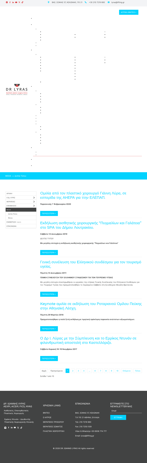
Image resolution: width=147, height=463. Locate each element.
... (89, 371)
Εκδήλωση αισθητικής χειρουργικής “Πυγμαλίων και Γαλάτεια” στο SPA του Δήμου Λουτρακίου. (90, 225)
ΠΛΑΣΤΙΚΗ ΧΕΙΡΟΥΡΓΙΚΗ (53, 431)
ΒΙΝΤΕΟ (46, 413)
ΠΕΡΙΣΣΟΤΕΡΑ (48, 213)
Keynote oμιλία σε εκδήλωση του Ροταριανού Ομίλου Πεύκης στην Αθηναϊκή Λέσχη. (91, 306)
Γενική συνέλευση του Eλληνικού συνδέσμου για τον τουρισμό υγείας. (90, 264)
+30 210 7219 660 (97, 2)
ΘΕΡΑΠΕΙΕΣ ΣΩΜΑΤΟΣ (53, 426)
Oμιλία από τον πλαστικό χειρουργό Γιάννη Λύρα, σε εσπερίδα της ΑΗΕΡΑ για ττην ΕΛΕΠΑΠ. (83, 195)
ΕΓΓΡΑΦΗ (118, 417)
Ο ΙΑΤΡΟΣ (47, 417)
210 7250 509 (85, 426)
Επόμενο (127, 371)
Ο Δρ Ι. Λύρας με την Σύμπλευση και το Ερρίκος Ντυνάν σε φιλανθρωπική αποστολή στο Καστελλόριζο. (88, 340)
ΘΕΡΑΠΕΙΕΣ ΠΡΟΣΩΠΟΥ (53, 422)
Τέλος (137, 371)
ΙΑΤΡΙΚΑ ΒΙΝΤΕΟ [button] (128, 12)
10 (117, 371)
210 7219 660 (85, 422)
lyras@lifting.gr (117, 2)
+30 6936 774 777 (98, 431)
